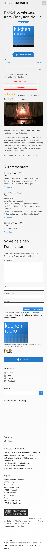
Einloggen (21, 87)
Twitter (10, 378)
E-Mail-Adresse (9, 293)
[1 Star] (5, 94)
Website (7, 301)
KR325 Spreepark (10, 490)
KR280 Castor (9, 485)
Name (6, 286)
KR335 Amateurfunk (11, 487)
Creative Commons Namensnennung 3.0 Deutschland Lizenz (23, 545)
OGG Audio (23, 156)
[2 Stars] (7, 94)
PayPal (10, 441)
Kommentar (9, 260)
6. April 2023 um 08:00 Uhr (14, 193)
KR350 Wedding (10, 495)
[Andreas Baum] (10, 352)
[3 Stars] (10, 94)
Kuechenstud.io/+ (20, 81)
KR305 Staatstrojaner (12, 500)
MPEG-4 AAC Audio (33, 156)
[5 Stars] (15, 94)
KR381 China (9, 482)
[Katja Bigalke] (18, 352)
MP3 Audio (14, 156)
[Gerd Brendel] (14, 352)
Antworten (8, 187)
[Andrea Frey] (6, 352)
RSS (9, 375)
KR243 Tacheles (10, 492)
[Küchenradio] (16, 342)
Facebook (11, 381)
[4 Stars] (12, 94)
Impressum (8, 540)
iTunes (10, 372)
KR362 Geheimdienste (12, 503)
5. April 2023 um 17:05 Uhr (14, 173)
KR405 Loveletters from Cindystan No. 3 (27, 453)
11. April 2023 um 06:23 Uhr (14, 223)
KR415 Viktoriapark (21, 463)
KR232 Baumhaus (10, 498)
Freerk (6, 175)
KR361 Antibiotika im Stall (14, 479)
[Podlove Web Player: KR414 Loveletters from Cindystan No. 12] (23, 46)
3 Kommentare (20, 99)
